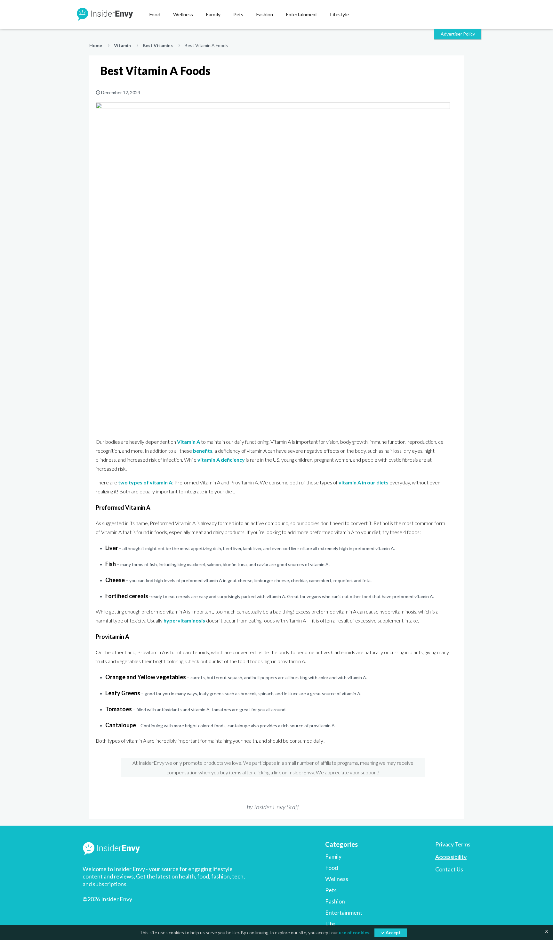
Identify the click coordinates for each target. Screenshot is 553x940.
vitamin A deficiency (221, 460)
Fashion (335, 901)
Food (331, 867)
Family (333, 856)
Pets (331, 890)
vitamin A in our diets (364, 482)
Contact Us (449, 869)
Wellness (336, 878)
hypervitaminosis (184, 620)
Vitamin (122, 45)
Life (330, 923)
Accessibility (451, 856)
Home (95, 45)
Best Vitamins (158, 45)
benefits (202, 451)
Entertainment (343, 912)
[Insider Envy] (104, 14)
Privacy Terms (452, 844)
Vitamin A (188, 442)
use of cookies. (354, 932)
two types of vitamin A (145, 482)
